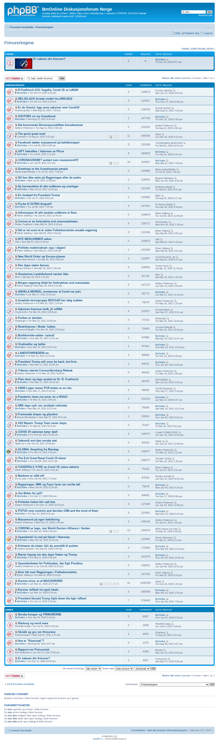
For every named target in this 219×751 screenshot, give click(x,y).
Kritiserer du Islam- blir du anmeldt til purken (48, 545)
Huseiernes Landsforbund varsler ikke (43, 274)
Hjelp (177, 33)
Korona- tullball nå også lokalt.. (39, 589)
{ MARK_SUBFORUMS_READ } (198, 48)
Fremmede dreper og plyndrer (38, 414)
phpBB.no (98, 739)
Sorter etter (108, 668)
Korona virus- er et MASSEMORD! (40, 580)
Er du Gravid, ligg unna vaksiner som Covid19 (48, 107)
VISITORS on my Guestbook (37, 116)
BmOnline (160, 59)
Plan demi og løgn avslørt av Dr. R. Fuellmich (48, 379)
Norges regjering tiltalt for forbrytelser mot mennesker (54, 282)
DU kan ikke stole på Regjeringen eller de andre (49, 177)
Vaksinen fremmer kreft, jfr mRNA (40, 309)
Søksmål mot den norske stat (37, 440)
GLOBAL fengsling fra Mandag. (38, 449)
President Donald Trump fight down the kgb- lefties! (52, 598)
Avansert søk (205, 15)
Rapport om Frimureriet (33, 649)
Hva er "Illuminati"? (31, 640)
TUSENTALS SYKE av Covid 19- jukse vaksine (48, 467)
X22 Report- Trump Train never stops (42, 423)
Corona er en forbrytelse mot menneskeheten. (48, 221)
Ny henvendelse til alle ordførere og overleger (48, 186)
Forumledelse (138, 730)
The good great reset (31, 133)
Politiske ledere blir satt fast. (37, 502)
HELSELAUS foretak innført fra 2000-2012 (45, 98)
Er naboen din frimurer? (49, 59)
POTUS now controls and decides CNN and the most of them (58, 510)
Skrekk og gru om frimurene (36, 632)
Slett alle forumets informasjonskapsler (167, 730)
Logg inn (208, 33)
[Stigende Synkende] (145, 668)
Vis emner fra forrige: (74, 668)
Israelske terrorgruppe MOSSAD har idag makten (50, 300)
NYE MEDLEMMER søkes (35, 239)
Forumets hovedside (21, 27)
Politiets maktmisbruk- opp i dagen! (41, 247)
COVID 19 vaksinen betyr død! (38, 431)
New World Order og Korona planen (41, 256)
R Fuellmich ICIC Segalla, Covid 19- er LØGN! (48, 90)
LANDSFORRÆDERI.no (33, 353)
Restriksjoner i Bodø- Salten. (37, 326)
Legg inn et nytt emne (12, 78)
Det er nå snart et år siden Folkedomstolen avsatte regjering (57, 230)
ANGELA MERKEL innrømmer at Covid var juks (49, 291)
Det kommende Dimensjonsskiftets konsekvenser (50, 125)
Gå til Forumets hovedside (20, 684)
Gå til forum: (132, 684)
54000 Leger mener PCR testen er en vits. (45, 388)
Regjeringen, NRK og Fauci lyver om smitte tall (49, 484)
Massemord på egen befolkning (39, 519)
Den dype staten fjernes (33, 265)
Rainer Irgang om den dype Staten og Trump (47, 554)
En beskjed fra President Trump (39, 195)
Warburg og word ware (33, 623)
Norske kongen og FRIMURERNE (39, 614)
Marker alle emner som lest (176, 78)
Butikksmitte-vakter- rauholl (36, 335)
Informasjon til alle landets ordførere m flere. (47, 212)
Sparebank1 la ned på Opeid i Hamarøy (44, 537)
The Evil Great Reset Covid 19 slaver (42, 458)
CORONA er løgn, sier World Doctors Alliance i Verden (54, 528)
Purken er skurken (30, 317)
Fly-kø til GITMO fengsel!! (35, 203)
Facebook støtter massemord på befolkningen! (49, 142)
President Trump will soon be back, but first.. (48, 361)
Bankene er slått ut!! (31, 475)
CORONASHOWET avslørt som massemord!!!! (48, 160)
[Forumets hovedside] (23, 10)
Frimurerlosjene (44, 27)
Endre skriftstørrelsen (209, 26)
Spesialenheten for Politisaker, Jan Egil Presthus (50, 563)
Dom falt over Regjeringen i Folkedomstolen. (47, 572)
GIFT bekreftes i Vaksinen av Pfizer (41, 151)
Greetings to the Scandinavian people (43, 168)
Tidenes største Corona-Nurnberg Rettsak (45, 370)
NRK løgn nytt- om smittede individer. (43, 405)
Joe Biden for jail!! (30, 493)
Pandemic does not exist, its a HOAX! (43, 396)
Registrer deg (192, 33)
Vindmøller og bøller (32, 344)
